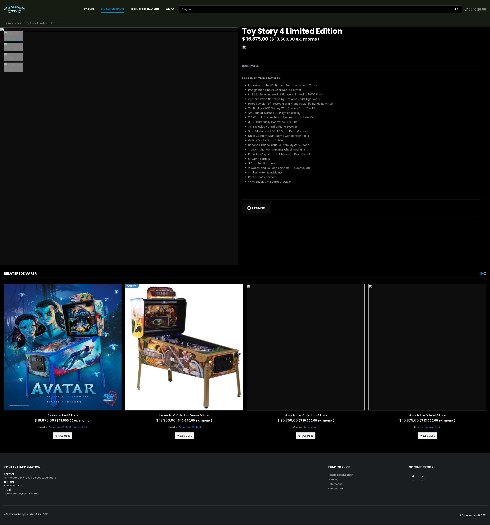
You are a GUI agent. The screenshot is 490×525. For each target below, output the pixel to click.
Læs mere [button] (64, 435)
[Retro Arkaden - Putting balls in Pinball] (14, 9)
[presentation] (237, 146)
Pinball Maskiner (112, 9)
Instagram (422, 477)
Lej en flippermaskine (145, 9)
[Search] (457, 9)
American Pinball (60, 427)
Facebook (413, 477)
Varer (18, 23)
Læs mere (258, 208)
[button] (481, 273)
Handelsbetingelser (340, 475)
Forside (89, 9)
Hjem (8, 23)
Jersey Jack (80, 427)
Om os (170, 9)
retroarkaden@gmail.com (20, 493)
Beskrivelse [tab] (250, 66)
